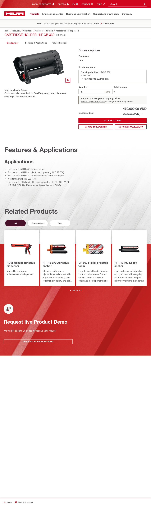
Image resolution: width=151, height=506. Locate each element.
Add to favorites (97, 127)
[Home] (14, 13)
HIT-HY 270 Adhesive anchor (56, 264)
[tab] (12, 43)
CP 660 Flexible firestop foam (93, 264)
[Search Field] (144, 4)
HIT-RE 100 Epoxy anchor (125, 264)
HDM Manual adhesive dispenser (21, 264)
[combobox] (127, 4)
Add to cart (114, 120)
